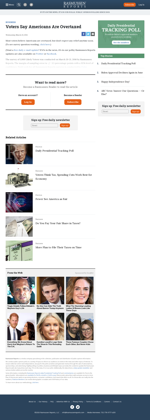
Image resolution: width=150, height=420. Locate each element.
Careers (107, 401)
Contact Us (117, 401)
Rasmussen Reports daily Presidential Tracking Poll (44, 373)
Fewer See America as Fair (52, 199)
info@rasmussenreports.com (73, 412)
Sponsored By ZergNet (84, 273)
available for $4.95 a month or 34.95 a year (42, 375)
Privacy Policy (78, 401)
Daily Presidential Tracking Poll (55, 150)
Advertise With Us (63, 401)
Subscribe (73, 102)
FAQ (52, 401)
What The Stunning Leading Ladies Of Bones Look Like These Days (78, 308)
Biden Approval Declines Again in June (122, 72)
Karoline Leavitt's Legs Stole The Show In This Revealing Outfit (49, 344)
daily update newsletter (81, 368)
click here (45, 44)
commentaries (69, 373)
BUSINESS (11, 22)
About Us (32, 401)
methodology (41, 70)
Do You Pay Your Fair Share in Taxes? (58, 223)
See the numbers (121, 42)
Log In (141, 5)
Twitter (39, 53)
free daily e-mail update (26, 50)
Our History (43, 401)
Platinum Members (18, 379)
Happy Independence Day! (115, 81)
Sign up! (64, 125)
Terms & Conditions (93, 401)
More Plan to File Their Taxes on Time (59, 247)
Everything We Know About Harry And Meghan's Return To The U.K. (21, 344)
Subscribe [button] (129, 4)
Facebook (51, 53)
